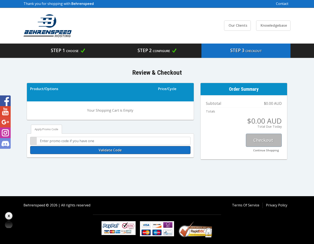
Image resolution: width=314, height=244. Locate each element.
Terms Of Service (245, 205)
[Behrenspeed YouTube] (5, 111)
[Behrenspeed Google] (5, 122)
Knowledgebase (274, 25)
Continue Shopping (266, 150)
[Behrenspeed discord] (5, 143)
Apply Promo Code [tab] (46, 129)
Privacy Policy (276, 205)
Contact (282, 3)
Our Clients (238, 25)
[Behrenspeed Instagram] (5, 132)
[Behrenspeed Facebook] (5, 100)
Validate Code (110, 150)
